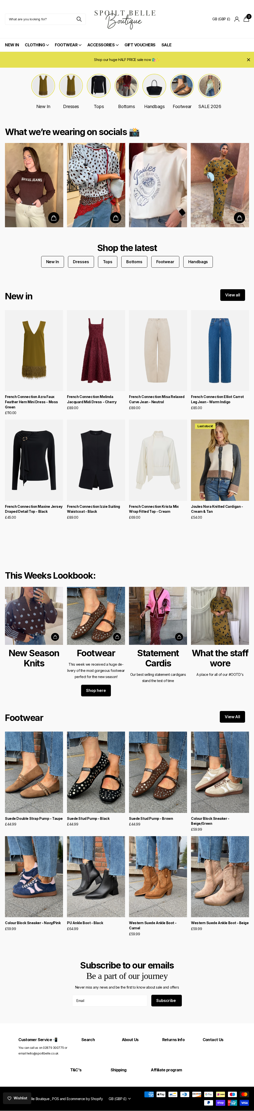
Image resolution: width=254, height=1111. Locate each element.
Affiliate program (166, 1069)
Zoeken (79, 19)
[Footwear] (96, 643)
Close (248, 60)
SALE (166, 44)
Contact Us (213, 1039)
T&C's (76, 1069)
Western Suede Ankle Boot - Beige (220, 923)
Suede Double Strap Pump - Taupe (34, 818)
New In (12, 44)
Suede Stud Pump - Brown (151, 818)
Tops (107, 261)
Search (88, 1039)
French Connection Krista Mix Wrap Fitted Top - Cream (154, 509)
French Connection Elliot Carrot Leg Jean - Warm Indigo (217, 399)
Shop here (96, 690)
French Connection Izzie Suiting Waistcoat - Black (93, 509)
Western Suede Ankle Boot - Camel (152, 925)
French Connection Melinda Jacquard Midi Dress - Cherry (91, 399)
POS (55, 1099)
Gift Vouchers (140, 44)
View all (232, 294)
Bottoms (134, 261)
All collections (37, 48)
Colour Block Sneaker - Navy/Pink (33, 923)
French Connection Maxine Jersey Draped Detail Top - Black (34, 509)
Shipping (119, 1069)
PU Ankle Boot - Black (85, 923)
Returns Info (173, 1039)
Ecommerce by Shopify (85, 1099)
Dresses (81, 261)
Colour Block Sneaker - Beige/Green (210, 821)
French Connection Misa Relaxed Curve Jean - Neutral (156, 399)
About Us (130, 1039)
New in (18, 296)
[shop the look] (53, 217)
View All (232, 716)
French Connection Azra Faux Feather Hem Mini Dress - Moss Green (31, 402)
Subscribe (166, 1000)
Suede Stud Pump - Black (88, 818)
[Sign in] (237, 19)
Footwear (165, 261)
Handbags (198, 261)
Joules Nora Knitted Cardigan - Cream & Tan (217, 509)
